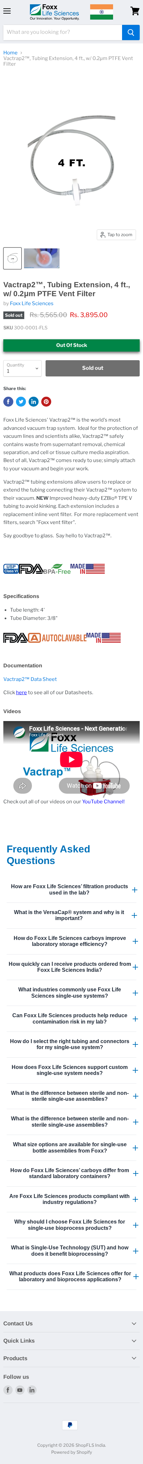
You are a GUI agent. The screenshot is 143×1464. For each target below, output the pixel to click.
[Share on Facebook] (8, 402)
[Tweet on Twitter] (21, 402)
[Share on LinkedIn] (34, 402)
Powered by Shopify (71, 1452)
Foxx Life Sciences (32, 303)
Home (10, 53)
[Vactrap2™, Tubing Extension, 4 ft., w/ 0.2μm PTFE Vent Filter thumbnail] (12, 258)
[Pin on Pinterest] (46, 402)
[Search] (131, 32)
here (21, 693)
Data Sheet (30, 679)
